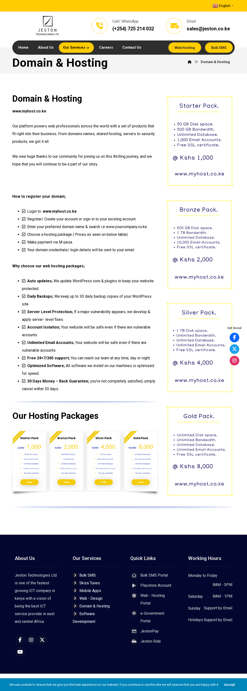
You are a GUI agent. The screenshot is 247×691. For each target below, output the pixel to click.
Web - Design (91, 598)
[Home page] (190, 62)
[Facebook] (234, 337)
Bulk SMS (87, 575)
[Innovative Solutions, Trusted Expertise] (47, 26)
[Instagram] (234, 360)
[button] (20, 640)
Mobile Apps (90, 590)
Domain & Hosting (94, 606)
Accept (229, 684)
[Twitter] (234, 349)
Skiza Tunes (89, 583)
